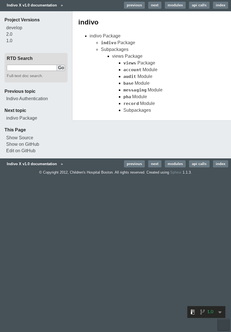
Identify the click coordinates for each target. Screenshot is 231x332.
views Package (127, 56)
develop (14, 27)
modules (175, 5)
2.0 (9, 34)
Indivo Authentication (27, 98)
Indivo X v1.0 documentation (32, 5)
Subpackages (114, 49)
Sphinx (175, 172)
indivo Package (105, 35)
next (154, 5)
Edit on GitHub (20, 150)
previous (134, 5)
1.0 (9, 40)
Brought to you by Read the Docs (223, 325)
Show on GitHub (22, 144)
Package (118, 42)
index (220, 5)
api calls (199, 5)
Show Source (19, 137)
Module (140, 69)
